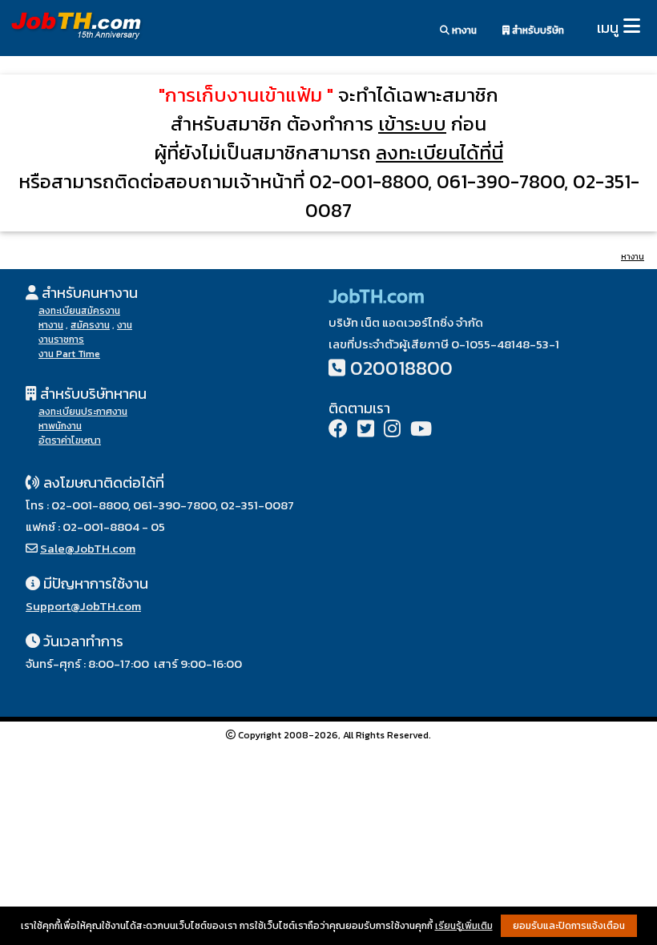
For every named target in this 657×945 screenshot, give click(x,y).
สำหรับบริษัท (537, 30)
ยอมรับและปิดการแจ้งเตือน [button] (569, 926)
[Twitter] (365, 430)
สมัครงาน (90, 325)
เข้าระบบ (412, 124)
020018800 (401, 368)
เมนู (608, 27)
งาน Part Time (69, 354)
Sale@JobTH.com (87, 548)
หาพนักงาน (60, 426)
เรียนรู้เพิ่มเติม (464, 926)
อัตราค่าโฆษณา (69, 440)
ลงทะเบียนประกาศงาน (82, 411)
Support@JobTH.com (83, 606)
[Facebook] (338, 430)
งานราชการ (61, 339)
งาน (124, 325)
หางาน (463, 30)
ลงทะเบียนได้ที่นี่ (439, 153)
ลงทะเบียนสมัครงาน (79, 311)
